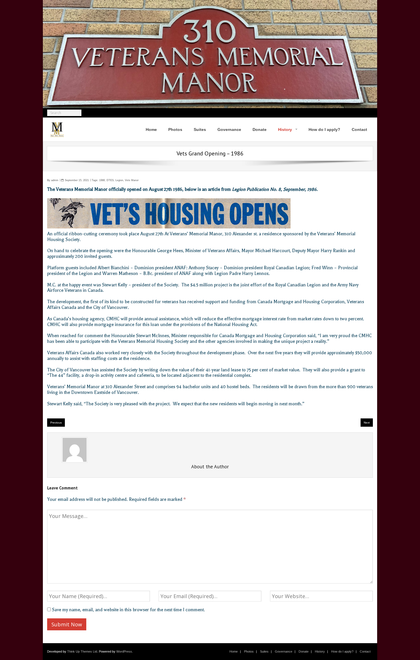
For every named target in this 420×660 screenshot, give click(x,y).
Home (233, 651)
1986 (102, 180)
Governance (283, 651)
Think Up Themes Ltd (82, 651)
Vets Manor (132, 180)
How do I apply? (342, 651)
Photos (249, 651)
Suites (264, 651)
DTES (110, 180)
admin (54, 180)
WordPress (124, 651)
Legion (119, 180)
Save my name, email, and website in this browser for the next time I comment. (128, 609)
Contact (365, 651)
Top (406, 646)
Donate (304, 651)
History (320, 651)
